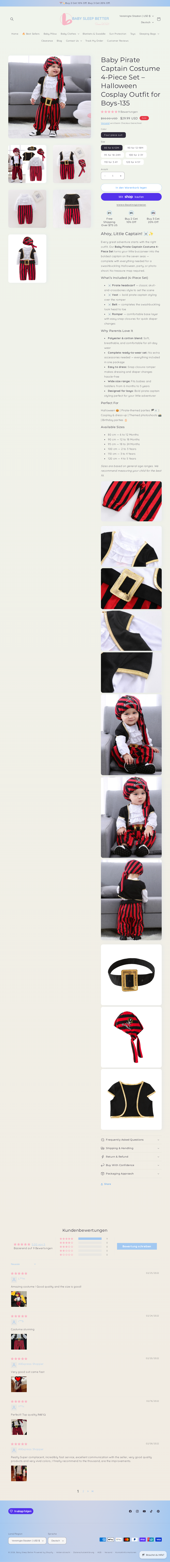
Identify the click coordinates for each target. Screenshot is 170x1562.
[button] (12, 19)
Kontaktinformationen (125, 1552)
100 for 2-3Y (136, 154)
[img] (19, 1273)
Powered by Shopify (43, 1552)
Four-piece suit (113, 134)
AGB (99, 1552)
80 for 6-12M (111, 147)
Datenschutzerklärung (83, 1552)
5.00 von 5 (38, 1244)
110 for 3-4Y (111, 162)
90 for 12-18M (135, 147)
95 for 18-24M (112, 154)
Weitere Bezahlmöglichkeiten (131, 204)
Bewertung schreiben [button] (137, 1246)
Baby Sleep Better (25, 1552)
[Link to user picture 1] (19, 1299)
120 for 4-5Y (133, 162)
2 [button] (83, 1491)
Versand (105, 123)
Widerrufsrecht (63, 1552)
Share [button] (107, 1183)
